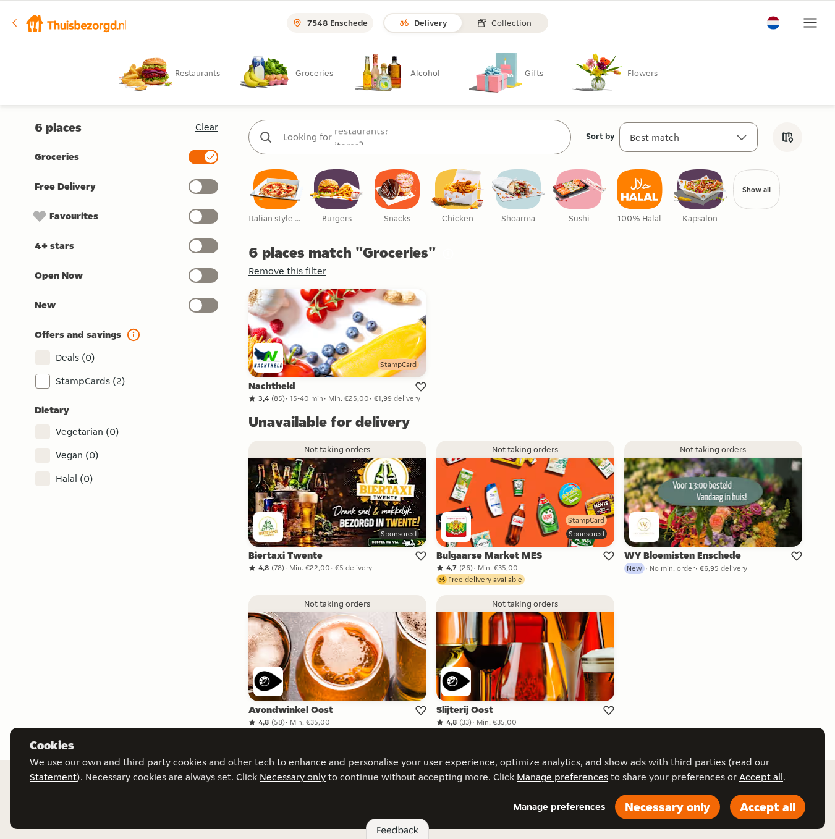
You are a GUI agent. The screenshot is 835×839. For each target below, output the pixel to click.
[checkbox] (276, 196)
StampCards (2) (90, 380)
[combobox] (422, 137)
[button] (68, 23)
